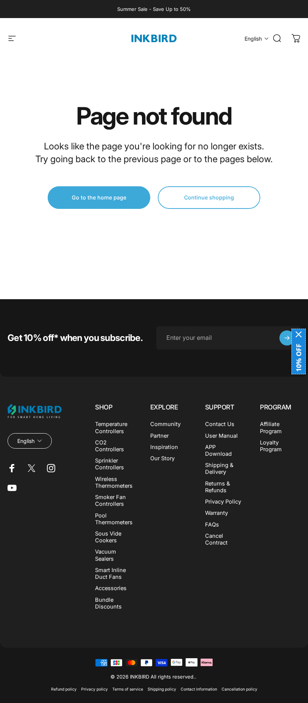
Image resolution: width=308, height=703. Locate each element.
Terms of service (127, 689)
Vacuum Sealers (105, 555)
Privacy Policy (223, 501)
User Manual (221, 435)
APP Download (218, 450)
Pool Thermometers (114, 519)
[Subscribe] (286, 337)
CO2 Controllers (109, 446)
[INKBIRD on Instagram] (51, 468)
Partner (159, 435)
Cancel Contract (216, 539)
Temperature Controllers (111, 427)
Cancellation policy (239, 689)
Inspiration (164, 447)
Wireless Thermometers (114, 482)
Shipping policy (162, 689)
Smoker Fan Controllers (110, 500)
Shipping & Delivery (219, 468)
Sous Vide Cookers (108, 537)
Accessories (111, 588)
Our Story (162, 458)
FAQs (212, 524)
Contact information (199, 689)
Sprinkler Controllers (109, 464)
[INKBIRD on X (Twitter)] (31, 468)
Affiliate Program (271, 427)
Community (165, 424)
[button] (257, 38)
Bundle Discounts (108, 603)
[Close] (299, 335)
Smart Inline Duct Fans (110, 573)
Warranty (216, 513)
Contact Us (219, 424)
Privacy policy (94, 689)
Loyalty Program (271, 446)
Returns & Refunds (217, 487)
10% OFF (298, 358)
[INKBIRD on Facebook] (12, 468)
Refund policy (64, 689)
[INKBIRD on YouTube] (12, 487)
